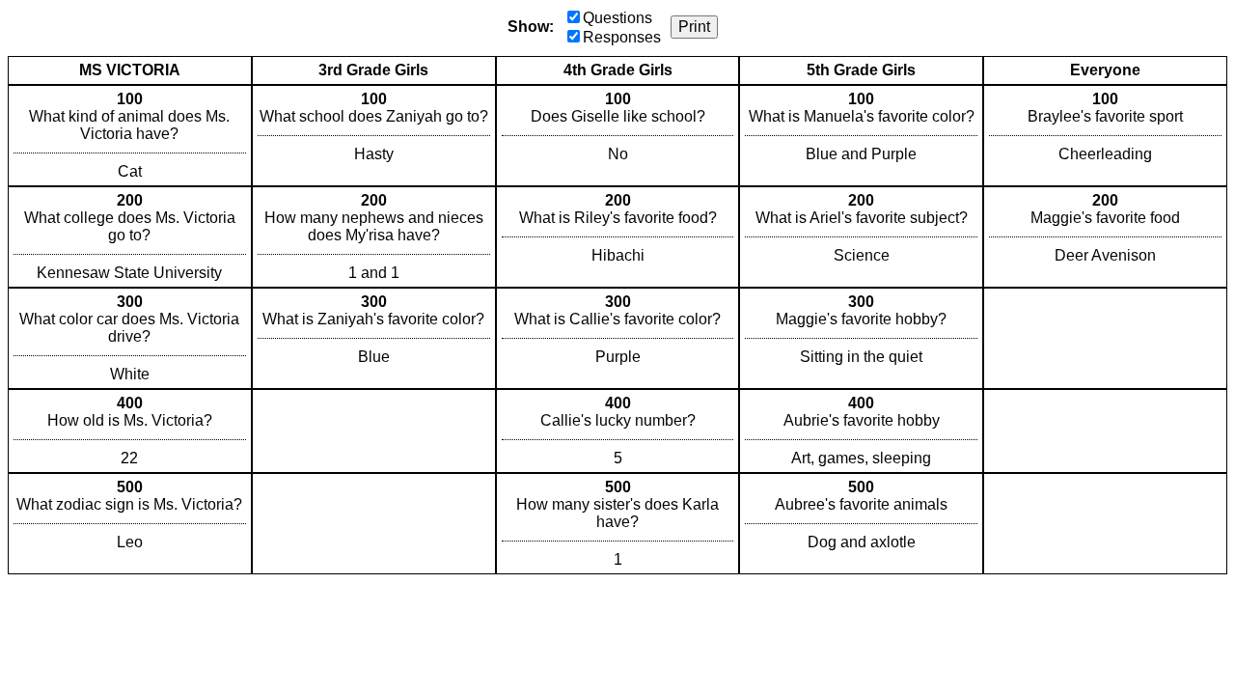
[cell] (130, 135)
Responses (622, 37)
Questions (617, 18)
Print (694, 26)
